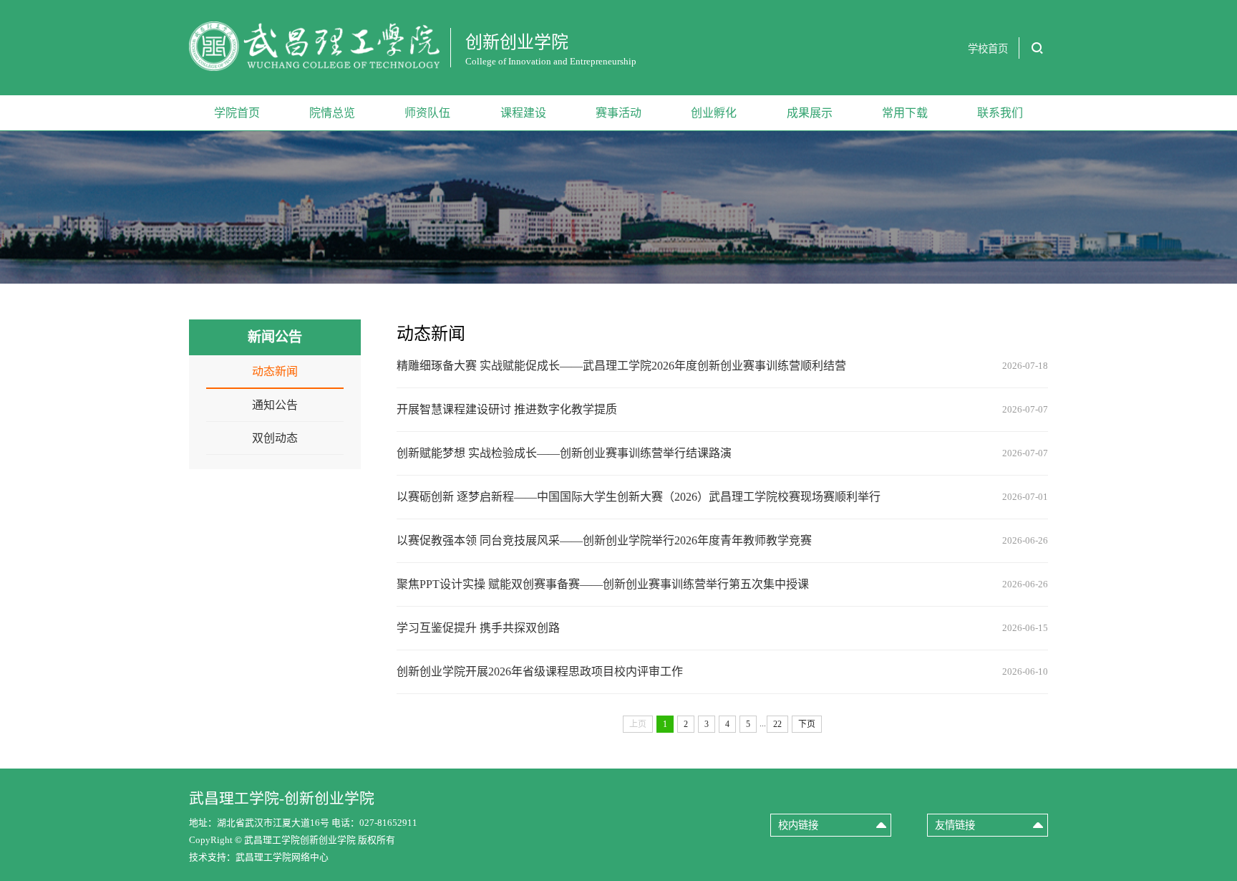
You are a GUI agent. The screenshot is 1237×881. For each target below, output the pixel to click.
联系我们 (1000, 113)
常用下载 (905, 113)
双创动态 (275, 438)
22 (777, 724)
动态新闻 (275, 371)
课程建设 (523, 113)
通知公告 (275, 405)
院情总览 (332, 113)
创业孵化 (714, 113)
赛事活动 (618, 113)
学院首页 (237, 113)
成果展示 (810, 113)
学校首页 (988, 48)
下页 (806, 724)
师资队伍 (427, 113)
